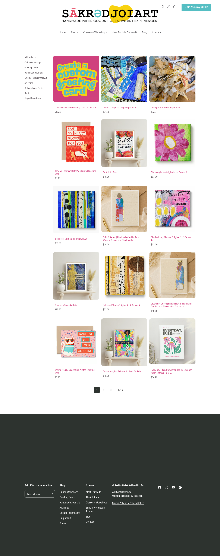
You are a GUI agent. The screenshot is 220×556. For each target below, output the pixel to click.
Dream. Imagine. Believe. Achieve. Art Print (122, 371)
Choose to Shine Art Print (66, 305)
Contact (156, 32)
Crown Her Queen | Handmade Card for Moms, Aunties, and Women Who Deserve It (171, 305)
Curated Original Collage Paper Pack (119, 107)
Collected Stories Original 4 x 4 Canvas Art (122, 305)
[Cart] (175, 6)
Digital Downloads (33, 98)
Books (27, 93)
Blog (144, 32)
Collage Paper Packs (34, 88)
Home (62, 32)
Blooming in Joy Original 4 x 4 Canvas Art (169, 172)
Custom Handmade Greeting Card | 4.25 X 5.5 (75, 107)
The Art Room (93, 497)
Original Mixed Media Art (36, 77)
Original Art (65, 518)
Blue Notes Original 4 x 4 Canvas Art (71, 238)
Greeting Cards (31, 67)
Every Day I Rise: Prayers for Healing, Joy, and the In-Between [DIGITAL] (171, 371)
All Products (30, 57)
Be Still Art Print (110, 172)
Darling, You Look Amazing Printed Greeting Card (75, 371)
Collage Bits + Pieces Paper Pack (165, 107)
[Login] (169, 6)
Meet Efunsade (93, 492)
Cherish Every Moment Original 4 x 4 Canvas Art (171, 239)
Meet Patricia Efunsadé (124, 32)
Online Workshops (33, 62)
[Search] (163, 6)
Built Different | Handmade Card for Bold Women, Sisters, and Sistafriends (121, 239)
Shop (73, 32)
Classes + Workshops (95, 32)
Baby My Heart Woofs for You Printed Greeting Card (75, 172)
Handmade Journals (34, 72)
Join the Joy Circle (196, 7)
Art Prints (29, 82)
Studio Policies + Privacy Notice (128, 503)
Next (119, 390)
